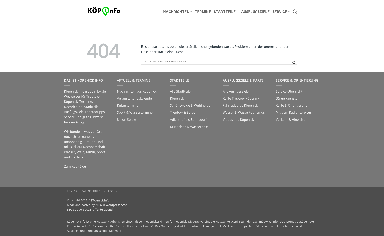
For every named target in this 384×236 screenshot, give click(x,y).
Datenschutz (90, 191)
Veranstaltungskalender (135, 98)
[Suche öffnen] (295, 11)
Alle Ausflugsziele (236, 91)
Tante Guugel (104, 209)
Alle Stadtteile (180, 91)
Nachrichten (176, 11)
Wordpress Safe (116, 205)
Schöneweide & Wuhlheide (190, 105)
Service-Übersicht (289, 91)
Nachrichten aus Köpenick (136, 91)
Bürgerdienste (286, 98)
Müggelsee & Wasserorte (189, 127)
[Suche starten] (294, 63)
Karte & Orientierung (291, 105)
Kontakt (73, 191)
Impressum (110, 191)
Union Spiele (126, 119)
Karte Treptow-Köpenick (241, 98)
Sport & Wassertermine (135, 112)
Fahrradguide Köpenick (240, 105)
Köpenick (177, 98)
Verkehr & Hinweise (290, 119)
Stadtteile (225, 11)
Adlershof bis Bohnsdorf (188, 119)
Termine (203, 11)
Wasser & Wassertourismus (244, 112)
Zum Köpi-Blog (75, 166)
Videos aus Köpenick (238, 119)
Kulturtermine (127, 105)
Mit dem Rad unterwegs (294, 112)
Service (280, 11)
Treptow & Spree (182, 112)
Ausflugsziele (255, 11)
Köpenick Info (100, 200)
